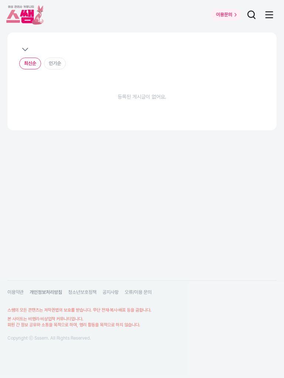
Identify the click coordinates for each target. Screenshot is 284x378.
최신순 (30, 63)
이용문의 (224, 14)
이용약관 (15, 292)
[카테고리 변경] (24, 49)
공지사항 (110, 292)
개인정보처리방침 (46, 292)
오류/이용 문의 (138, 292)
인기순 (55, 63)
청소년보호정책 (82, 292)
